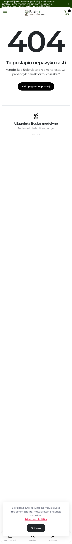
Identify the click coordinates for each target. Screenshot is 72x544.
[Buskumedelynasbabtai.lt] (36, 12)
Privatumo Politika (36, 519)
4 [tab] (39, 134)
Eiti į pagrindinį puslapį (36, 86)
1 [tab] (32, 134)
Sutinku (36, 528)
